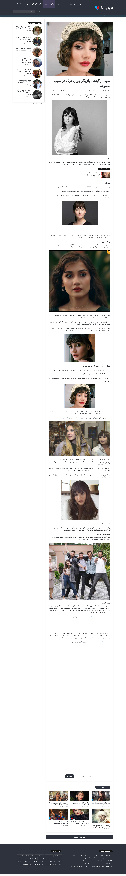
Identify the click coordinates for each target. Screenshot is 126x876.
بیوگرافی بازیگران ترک (34, 861)
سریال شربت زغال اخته (26, 864)
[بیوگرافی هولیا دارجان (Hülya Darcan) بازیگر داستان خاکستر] (37, 31)
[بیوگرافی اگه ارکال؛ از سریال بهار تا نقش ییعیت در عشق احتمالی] (37, 94)
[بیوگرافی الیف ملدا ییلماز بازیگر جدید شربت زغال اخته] (101, 796)
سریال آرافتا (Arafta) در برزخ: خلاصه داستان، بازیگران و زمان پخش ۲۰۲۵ (95, 866)
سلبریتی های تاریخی (61, 4)
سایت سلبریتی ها (57, 864)
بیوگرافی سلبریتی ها (49, 4)
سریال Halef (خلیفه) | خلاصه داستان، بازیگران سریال (100, 863)
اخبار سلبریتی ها (73, 4)
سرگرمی (26, 4)
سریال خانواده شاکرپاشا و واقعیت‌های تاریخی (102, 858)
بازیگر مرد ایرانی (23, 858)
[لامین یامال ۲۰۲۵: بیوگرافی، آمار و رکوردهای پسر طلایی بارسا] (58, 814)
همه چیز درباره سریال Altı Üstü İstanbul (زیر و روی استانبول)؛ (24, 82)
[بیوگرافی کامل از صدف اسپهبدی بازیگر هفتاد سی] (79, 796)
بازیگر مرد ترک (57, 861)
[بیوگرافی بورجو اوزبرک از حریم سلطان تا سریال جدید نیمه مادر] (37, 52)
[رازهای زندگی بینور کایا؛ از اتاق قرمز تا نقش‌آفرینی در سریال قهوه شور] (37, 73)
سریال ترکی (48, 864)
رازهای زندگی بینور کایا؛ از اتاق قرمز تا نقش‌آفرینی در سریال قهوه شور (23, 71)
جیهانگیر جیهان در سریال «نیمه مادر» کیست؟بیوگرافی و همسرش (23, 39)
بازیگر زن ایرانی (41, 858)
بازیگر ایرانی (20, 855)
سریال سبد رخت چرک (38, 864)
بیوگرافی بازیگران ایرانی (46, 861)
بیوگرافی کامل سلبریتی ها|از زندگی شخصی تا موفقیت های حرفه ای (97, 855)
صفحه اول (82, 4)
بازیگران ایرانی (57, 855)
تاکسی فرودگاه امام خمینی (39, 103)
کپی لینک (69, 776)
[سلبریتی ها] (100, 8)
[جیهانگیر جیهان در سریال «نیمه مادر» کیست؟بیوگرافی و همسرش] (37, 41)
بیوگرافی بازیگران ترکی (22, 861)
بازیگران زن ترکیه (29, 855)
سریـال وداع (93, 315)
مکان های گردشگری (36, 4)
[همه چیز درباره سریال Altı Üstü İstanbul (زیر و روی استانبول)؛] (37, 84)
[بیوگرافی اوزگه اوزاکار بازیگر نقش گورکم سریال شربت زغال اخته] (105, 175)
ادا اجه (91, 539)
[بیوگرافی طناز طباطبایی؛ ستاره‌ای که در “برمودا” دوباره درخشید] (79, 814)
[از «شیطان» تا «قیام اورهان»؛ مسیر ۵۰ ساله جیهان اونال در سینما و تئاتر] (101, 816)
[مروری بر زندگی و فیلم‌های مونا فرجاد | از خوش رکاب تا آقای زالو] (58, 796)
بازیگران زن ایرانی (40, 855)
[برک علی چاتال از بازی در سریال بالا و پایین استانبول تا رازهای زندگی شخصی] (37, 62)
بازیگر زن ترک (33, 858)
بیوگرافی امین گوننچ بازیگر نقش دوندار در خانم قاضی (100, 860)
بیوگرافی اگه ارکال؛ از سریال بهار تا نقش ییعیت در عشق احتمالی (24, 92)
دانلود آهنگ (19, 4)
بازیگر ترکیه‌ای (51, 858)
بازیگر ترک (58, 858)
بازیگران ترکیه (49, 855)
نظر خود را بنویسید (79, 837)
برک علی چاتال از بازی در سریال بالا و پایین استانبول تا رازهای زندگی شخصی (24, 60)
